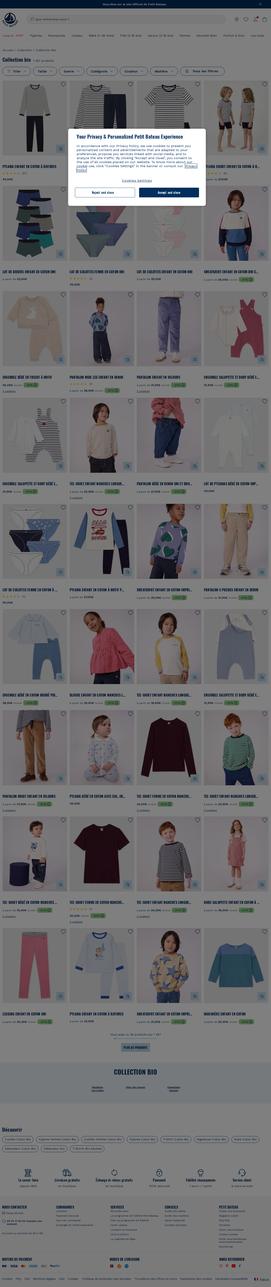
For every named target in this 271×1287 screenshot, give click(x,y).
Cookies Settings (137, 181)
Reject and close (103, 192)
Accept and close (169, 192)
